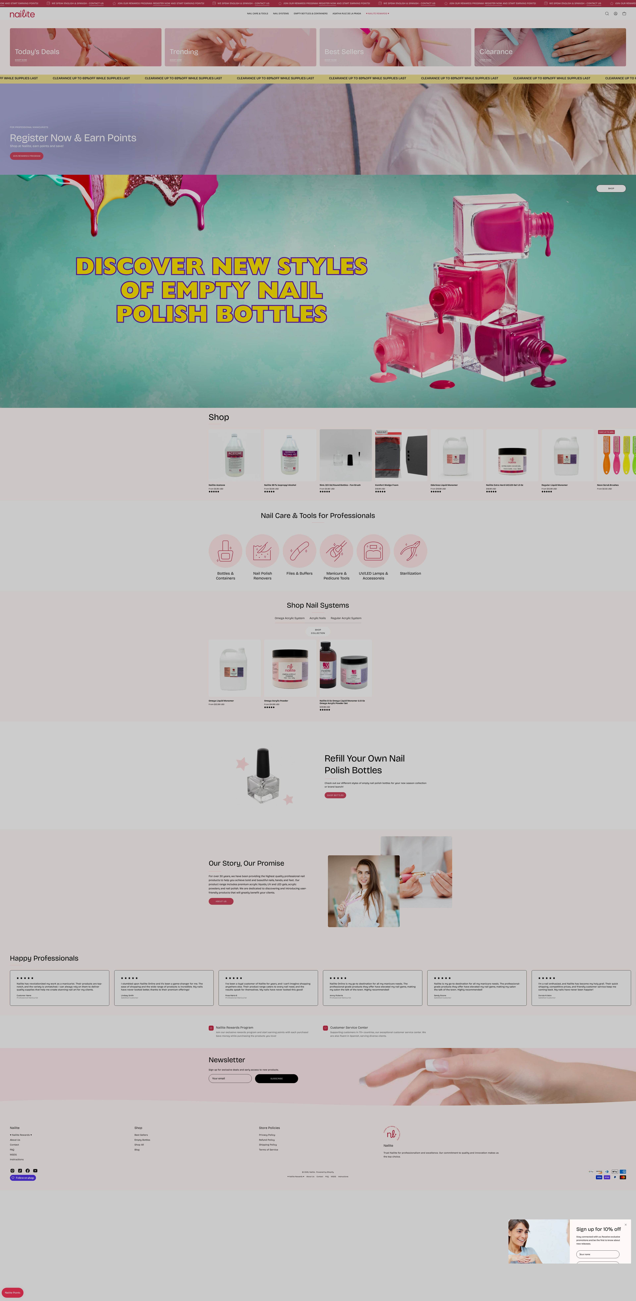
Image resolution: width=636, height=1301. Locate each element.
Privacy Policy (582, 1288)
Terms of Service (600, 1288)
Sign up (597, 1276)
